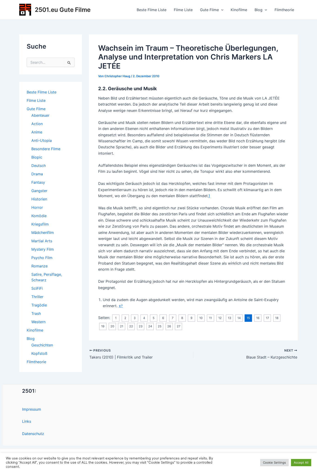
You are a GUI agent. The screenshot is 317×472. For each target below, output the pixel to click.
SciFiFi (37, 288)
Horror (37, 207)
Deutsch (38, 165)
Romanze (39, 266)
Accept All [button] (301, 462)
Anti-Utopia (41, 140)
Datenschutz (33, 433)
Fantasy (38, 182)
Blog (258, 9)
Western (38, 321)
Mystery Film (42, 249)
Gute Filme (209, 9)
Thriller (37, 296)
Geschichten (42, 345)
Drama (37, 174)
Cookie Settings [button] (274, 462)
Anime (36, 132)
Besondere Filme (45, 148)
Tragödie (39, 305)
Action (37, 123)
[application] (221, 9)
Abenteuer (40, 115)
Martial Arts (41, 241)
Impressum (31, 409)
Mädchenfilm (42, 232)
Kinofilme (239, 9)
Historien (39, 199)
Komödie (39, 215)
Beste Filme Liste (151, 9)
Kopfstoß (39, 353)
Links (26, 421)
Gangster (39, 190)
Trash (36, 313)
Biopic (36, 157)
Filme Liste (183, 9)
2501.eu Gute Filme (63, 9)
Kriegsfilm (40, 224)
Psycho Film (41, 257)
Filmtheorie (284, 9)
